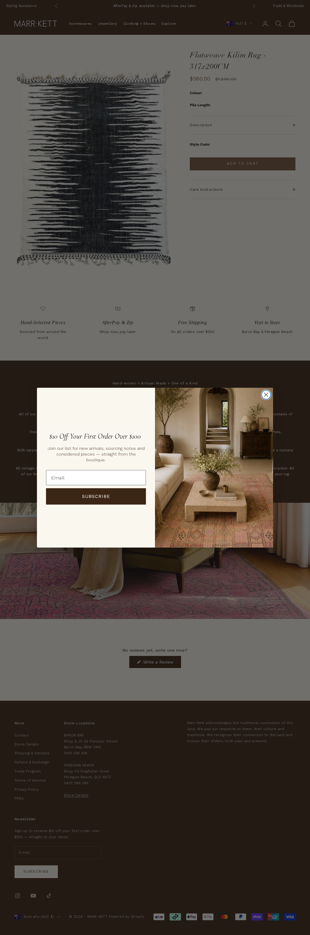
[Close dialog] (266, 394)
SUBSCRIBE (96, 496)
